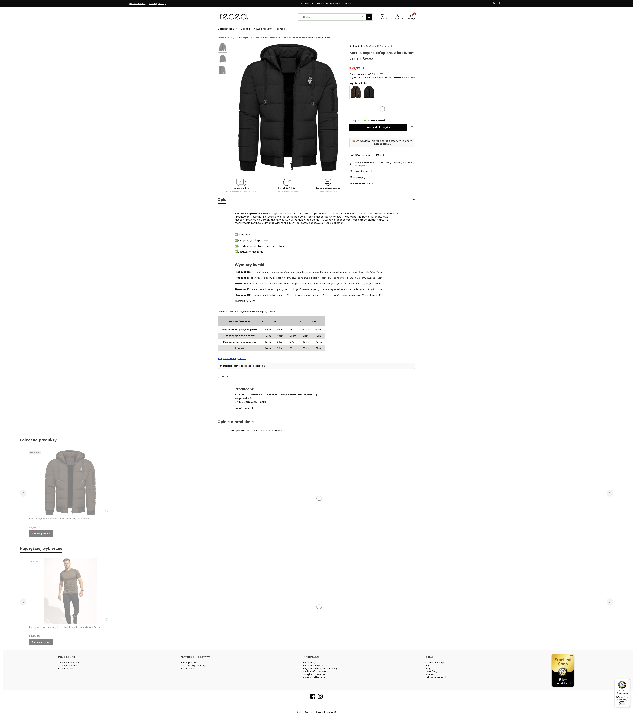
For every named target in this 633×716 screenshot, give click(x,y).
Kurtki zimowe (270, 38)
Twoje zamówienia (68, 662)
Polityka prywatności (314, 674)
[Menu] (628, 681)
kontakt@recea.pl (157, 3)
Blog (428, 668)
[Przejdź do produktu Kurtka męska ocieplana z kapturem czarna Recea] (369, 92)
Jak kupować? (189, 668)
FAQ (427, 665)
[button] (369, 17)
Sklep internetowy (315, 712)
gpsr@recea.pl (244, 408)
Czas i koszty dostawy (193, 665)
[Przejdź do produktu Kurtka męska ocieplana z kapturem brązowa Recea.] (70, 483)
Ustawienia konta (67, 665)
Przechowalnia (66, 668)
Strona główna (225, 38)
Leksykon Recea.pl (435, 677)
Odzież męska (243, 38)
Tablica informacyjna (314, 671)
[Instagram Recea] (320, 698)
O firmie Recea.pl (435, 662)
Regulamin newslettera (315, 665)
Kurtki (256, 38)
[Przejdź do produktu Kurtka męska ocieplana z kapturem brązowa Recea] (355, 92)
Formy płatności (190, 662)
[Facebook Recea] (312, 698)
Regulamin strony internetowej (320, 668)
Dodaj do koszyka (378, 127)
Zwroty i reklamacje (314, 677)
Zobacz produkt (41, 533)
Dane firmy (431, 671)
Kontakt (429, 674)
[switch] (622, 703)
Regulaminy (309, 662)
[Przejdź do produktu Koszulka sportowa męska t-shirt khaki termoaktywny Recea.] (70, 591)
